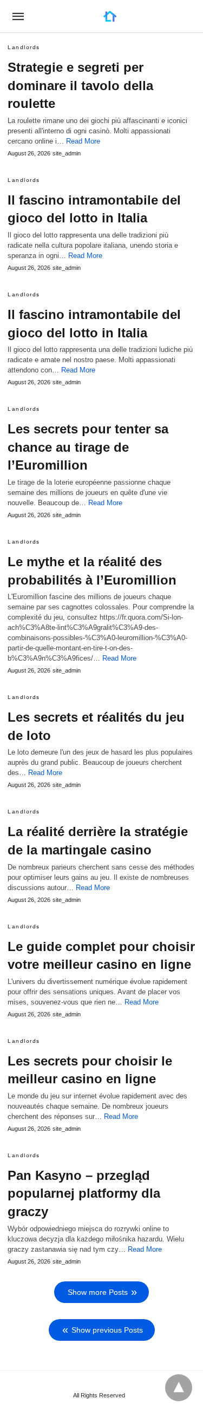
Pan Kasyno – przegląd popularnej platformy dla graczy (84, 1193)
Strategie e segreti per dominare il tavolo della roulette (80, 85)
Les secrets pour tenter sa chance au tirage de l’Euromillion (88, 447)
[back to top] (178, 1387)
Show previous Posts (107, 1330)
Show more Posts (98, 1292)
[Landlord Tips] (110, 16)
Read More (83, 141)
